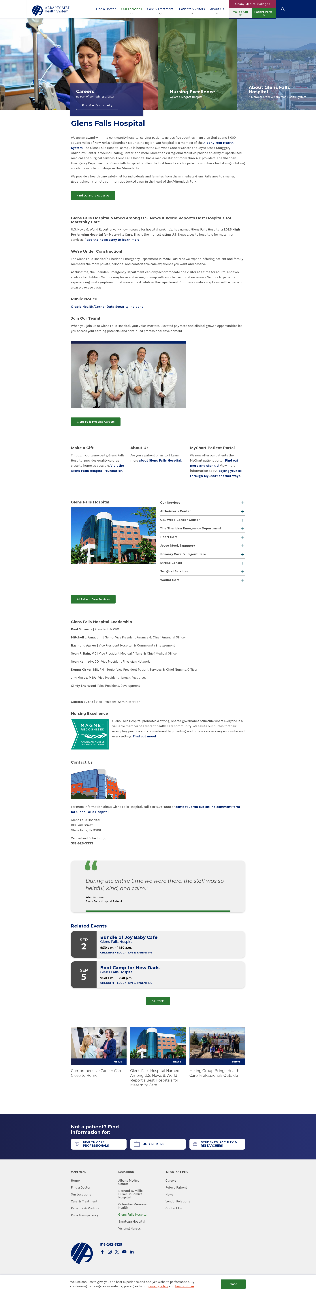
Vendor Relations (177, 1201)
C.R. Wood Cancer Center (180, 520)
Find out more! (144, 736)
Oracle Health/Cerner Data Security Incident (107, 307)
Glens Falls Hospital (133, 1214)
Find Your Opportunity (97, 105)
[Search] (283, 9)
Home (75, 1180)
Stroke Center (171, 563)
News (169, 1194)
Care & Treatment (160, 9)
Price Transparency (84, 1215)
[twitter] (117, 1252)
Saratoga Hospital (131, 1221)
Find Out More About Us (93, 195)
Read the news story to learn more (112, 240)
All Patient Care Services (93, 599)
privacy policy (158, 1286)
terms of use (184, 1286)
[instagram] (110, 1252)
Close (233, 1284)
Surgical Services (174, 571)
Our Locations (131, 9)
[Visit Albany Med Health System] (82, 1263)
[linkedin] (131, 1252)
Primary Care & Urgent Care (183, 554)
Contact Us (173, 1208)
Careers (170, 1180)
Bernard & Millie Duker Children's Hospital (130, 1194)
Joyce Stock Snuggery (177, 546)
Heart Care (169, 537)
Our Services (170, 503)
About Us (217, 9)
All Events (158, 1001)
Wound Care (170, 580)
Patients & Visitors (192, 9)
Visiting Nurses (129, 1228)
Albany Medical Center (129, 1182)
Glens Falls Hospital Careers (96, 421)
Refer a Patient (176, 1187)
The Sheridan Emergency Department (190, 528)
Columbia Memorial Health (133, 1206)
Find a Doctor (106, 9)
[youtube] (124, 1252)
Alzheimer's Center (175, 511)
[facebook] (102, 1252)
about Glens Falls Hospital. (160, 460)
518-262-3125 (111, 1245)
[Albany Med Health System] (51, 10)
